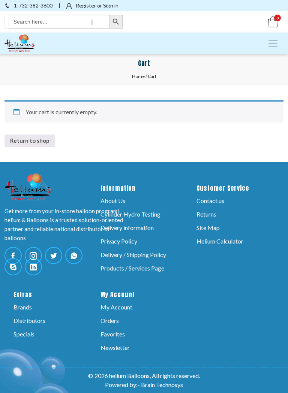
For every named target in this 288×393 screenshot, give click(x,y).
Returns (206, 214)
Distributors (29, 320)
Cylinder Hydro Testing (130, 214)
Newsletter (115, 347)
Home (138, 76)
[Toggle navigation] (273, 43)
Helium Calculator (219, 241)
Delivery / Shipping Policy (133, 254)
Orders (109, 320)
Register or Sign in (96, 5)
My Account (116, 307)
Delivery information (127, 227)
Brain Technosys (162, 384)
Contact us (210, 200)
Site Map (208, 227)
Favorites (112, 334)
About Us (112, 200)
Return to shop (30, 140)
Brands (23, 307)
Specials (24, 334)
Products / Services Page (132, 268)
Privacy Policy (118, 241)
